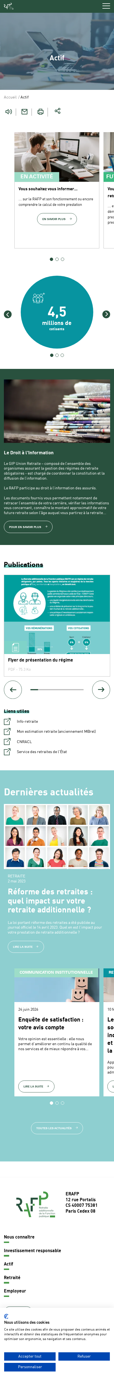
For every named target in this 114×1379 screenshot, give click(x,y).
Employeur (15, 1291)
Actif (8, 1264)
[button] (8, 314)
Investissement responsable (32, 1251)
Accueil (10, 97)
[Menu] (106, 6)
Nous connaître (19, 1237)
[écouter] (8, 112)
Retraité (12, 1278)
